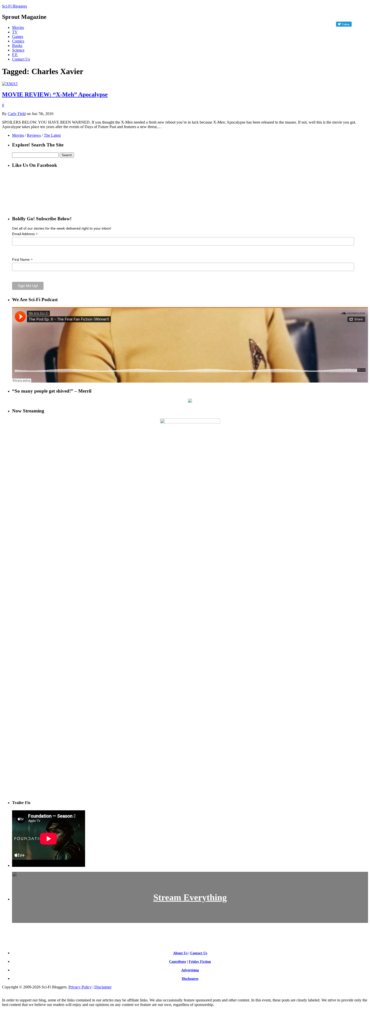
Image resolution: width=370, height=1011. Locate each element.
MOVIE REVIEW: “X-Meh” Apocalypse (55, 94)
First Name (22, 259)
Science (18, 50)
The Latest (52, 135)
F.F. (15, 54)
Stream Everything (190, 897)
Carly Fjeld (17, 114)
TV (15, 32)
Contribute (177, 962)
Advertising (190, 970)
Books (17, 45)
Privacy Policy (80, 987)
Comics (18, 41)
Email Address (25, 234)
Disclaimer (103, 987)
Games (17, 36)
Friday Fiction (200, 962)
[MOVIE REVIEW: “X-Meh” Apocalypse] (10, 84)
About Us (180, 953)
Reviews (34, 135)
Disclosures (190, 979)
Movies (18, 27)
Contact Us (21, 59)
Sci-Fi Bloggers (14, 6)
